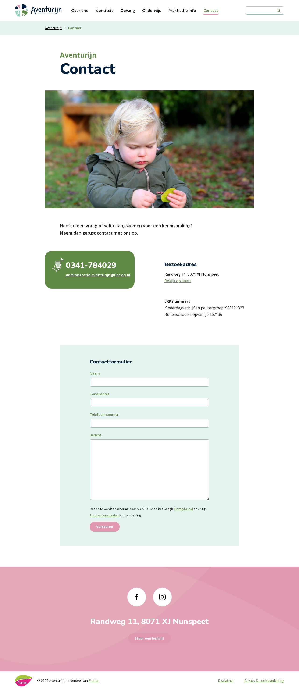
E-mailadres (99, 394)
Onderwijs (151, 10)
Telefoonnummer (104, 414)
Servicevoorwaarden (104, 515)
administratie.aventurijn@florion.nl (97, 274)
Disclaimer (226, 680)
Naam (95, 373)
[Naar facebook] (136, 597)
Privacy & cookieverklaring (264, 680)
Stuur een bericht (149, 638)
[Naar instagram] (162, 597)
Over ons (79, 10)
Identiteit (104, 10)
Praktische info (182, 10)
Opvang (128, 10)
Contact (210, 10)
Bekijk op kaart (177, 280)
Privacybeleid (183, 509)
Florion (94, 680)
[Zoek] (278, 10)
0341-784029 (91, 265)
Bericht (95, 435)
